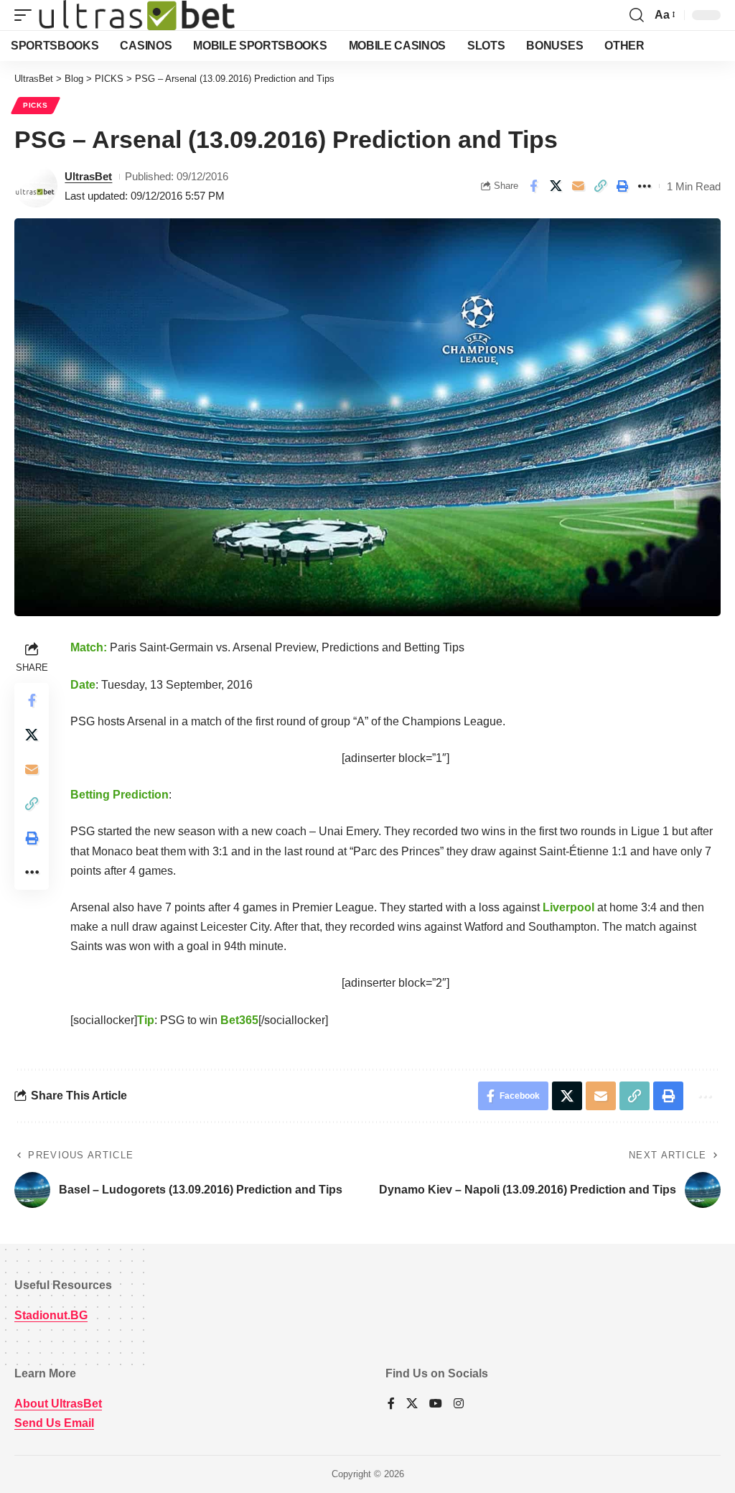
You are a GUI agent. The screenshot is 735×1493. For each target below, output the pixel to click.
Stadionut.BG (51, 1315)
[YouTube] (435, 1404)
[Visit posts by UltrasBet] (35, 186)
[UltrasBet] (137, 15)
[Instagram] (458, 1404)
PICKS (35, 105)
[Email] (578, 186)
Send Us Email (54, 1423)
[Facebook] (391, 1404)
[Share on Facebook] (533, 186)
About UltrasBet (58, 1403)
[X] (412, 1404)
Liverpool (568, 907)
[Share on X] (556, 186)
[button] (26, 15)
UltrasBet (88, 176)
